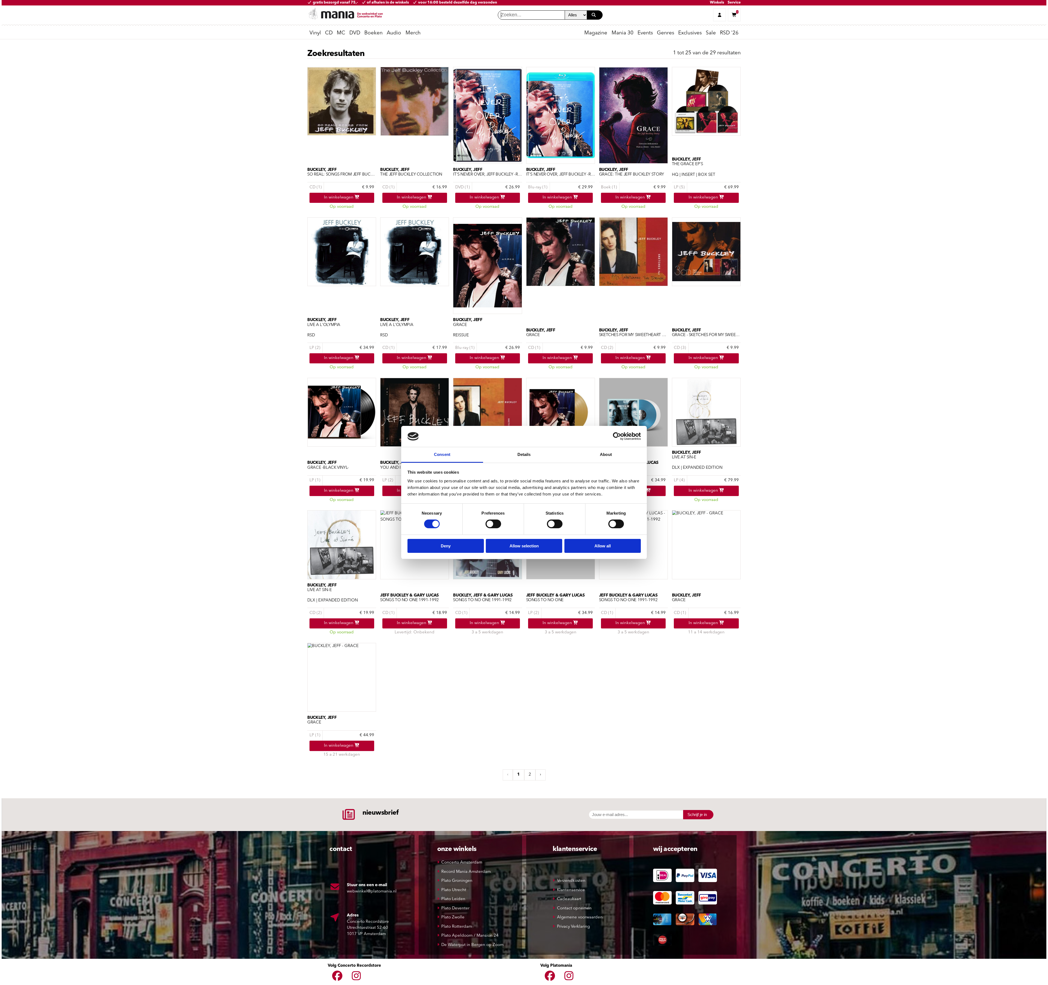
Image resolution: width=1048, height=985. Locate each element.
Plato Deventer (455, 908)
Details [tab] (524, 454)
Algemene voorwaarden (580, 917)
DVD (354, 33)
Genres (665, 33)
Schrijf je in (697, 814)
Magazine (595, 33)
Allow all (602, 546)
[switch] (493, 524)
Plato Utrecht (453, 890)
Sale (711, 33)
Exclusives (690, 33)
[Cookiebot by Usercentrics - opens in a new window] (617, 436)
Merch (413, 33)
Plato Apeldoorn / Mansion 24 (470, 936)
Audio (394, 33)
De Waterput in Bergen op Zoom (472, 945)
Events (645, 33)
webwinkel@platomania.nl (372, 891)
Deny (446, 546)
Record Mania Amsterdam (466, 872)
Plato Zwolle (453, 917)
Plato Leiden (453, 899)
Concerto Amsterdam (461, 863)
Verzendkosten (571, 881)
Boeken (373, 33)
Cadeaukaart (569, 899)
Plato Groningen (456, 881)
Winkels (717, 2)
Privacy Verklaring (573, 927)
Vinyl (315, 33)
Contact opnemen (574, 908)
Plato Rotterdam (456, 927)
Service (734, 2)
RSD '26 (729, 33)
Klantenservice (571, 890)
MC (341, 33)
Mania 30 (622, 33)
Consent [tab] (442, 454)
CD (329, 33)
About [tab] (606, 454)
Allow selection (524, 546)
